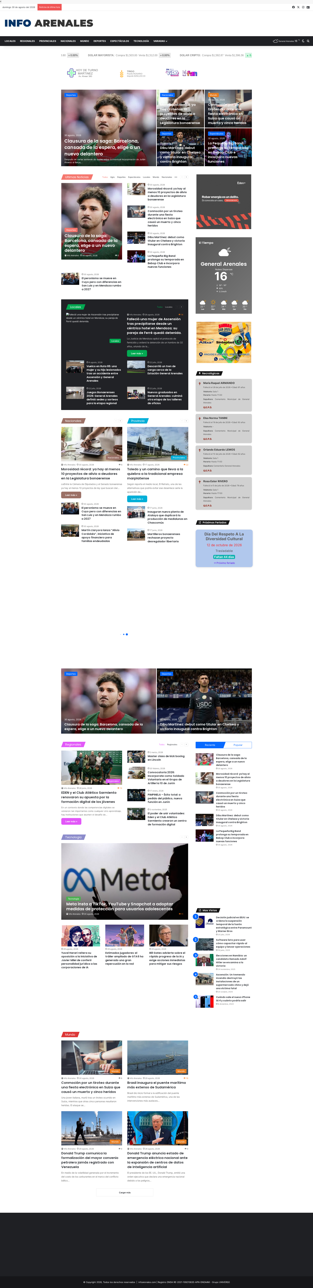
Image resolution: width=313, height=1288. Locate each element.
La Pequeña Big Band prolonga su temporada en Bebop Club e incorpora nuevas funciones (228, 152)
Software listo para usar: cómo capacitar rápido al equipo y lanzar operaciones (233, 943)
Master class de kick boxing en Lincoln (166, 758)
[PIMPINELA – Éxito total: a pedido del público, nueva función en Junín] (136, 795)
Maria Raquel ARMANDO (219, 383)
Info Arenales (73, 255)
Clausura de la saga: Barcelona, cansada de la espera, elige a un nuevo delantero (102, 147)
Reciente (210, 744)
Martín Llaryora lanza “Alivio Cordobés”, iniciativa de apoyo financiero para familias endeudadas (100, 535)
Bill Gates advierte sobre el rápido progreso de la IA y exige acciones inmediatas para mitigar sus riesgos (167, 958)
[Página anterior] (182, 177)
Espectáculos (119, 41)
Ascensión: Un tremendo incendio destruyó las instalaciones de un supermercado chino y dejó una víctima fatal (232, 981)
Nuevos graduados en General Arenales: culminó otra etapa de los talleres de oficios (165, 397)
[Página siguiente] (186, 177)
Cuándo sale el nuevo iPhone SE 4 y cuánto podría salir (233, 998)
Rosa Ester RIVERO (215, 481)
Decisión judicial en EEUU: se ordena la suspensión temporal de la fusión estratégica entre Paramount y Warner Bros (234, 924)
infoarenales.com (147, 1282)
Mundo (84, 41)
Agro (112, 177)
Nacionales (68, 41)
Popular (238, 744)
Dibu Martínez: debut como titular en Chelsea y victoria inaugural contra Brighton (180, 155)
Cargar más (125, 1192)
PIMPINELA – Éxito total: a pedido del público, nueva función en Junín (165, 798)
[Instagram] (303, 7)
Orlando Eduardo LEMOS (219, 449)
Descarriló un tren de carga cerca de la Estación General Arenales (165, 369)
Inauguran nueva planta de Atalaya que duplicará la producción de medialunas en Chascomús (167, 517)
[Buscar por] (308, 41)
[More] (176, 177)
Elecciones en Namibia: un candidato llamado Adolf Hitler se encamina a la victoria (231, 960)
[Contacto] (308, 7)
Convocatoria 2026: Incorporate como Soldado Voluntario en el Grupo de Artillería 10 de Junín (166, 777)
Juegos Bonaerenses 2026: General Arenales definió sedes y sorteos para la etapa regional (102, 397)
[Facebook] (293, 7)
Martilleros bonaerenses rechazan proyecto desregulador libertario (164, 537)
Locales (10, 41)
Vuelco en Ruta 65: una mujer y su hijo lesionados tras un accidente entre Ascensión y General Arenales (104, 373)
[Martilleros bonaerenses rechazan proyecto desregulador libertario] (136, 534)
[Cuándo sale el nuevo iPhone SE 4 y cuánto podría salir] (205, 1001)
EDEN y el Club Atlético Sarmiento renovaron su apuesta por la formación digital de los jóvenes (89, 797)
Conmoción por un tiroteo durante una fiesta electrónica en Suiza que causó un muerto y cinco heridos (227, 113)
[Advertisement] (208, 21)
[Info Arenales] (48, 23)
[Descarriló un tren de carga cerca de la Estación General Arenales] (136, 367)
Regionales (27, 41)
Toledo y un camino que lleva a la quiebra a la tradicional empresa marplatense (155, 474)
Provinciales (47, 41)
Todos (105, 177)
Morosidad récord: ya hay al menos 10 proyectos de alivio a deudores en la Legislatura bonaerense (180, 113)
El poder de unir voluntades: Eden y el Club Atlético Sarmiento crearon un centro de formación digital (167, 819)
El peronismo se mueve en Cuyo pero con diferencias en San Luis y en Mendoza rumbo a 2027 (101, 283)
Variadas (159, 41)
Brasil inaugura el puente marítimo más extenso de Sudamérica (156, 1085)
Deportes (100, 41)
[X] (298, 7)
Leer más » (137, 353)
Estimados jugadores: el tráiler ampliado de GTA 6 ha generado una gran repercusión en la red (124, 958)
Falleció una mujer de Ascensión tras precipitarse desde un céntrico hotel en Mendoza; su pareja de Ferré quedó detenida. (154, 326)
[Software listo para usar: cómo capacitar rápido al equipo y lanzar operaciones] (205, 944)
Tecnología (141, 41)
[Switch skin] (303, 41)
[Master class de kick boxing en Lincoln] (136, 757)
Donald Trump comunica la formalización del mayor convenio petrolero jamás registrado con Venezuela (89, 1160)
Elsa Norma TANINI (215, 418)
